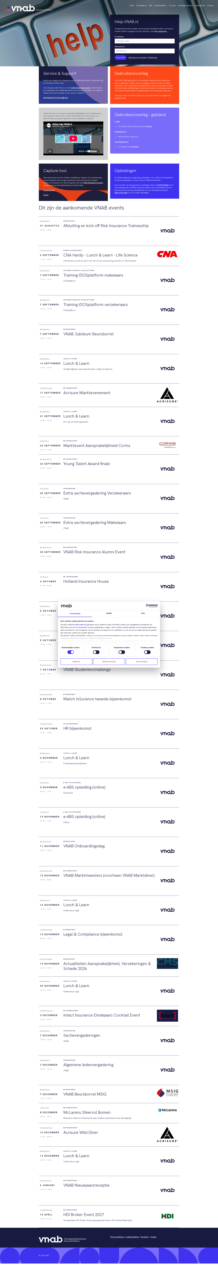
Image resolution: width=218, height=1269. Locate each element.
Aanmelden (120, 57)
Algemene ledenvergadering (88, 1064)
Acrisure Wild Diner (80, 1132)
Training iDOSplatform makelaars (93, 275)
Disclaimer (144, 1237)
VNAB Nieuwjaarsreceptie (86, 1185)
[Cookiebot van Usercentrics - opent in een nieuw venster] (148, 605)
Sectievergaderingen (81, 1035)
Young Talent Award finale (86, 463)
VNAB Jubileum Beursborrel (88, 334)
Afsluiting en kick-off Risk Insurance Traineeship (106, 225)
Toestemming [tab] (74, 614)
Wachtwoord (119, 46)
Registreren (152, 57)
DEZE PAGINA (163, 185)
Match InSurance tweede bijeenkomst (97, 699)
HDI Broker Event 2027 (83, 1214)
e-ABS (131, 5)
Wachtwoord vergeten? (137, 57)
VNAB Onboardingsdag (84, 846)
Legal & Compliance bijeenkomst (92, 934)
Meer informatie (121, 192)
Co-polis (172, 5)
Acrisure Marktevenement (86, 392)
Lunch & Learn (76, 363)
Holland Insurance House (86, 581)
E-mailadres (119, 37)
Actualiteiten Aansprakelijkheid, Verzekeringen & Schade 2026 (107, 966)
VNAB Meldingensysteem (81, 88)
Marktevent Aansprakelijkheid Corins (96, 445)
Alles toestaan (141, 662)
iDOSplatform (141, 5)
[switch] (96, 652)
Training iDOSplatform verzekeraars (95, 304)
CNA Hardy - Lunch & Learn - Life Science (100, 255)
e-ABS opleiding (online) (84, 787)
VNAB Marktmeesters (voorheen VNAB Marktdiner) (109, 875)
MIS (150, 5)
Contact (210, 5)
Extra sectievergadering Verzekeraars (97, 493)
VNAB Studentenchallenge (87, 669)
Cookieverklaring (132, 1237)
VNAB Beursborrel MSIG (85, 1094)
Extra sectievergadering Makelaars (94, 522)
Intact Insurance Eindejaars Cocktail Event (101, 1015)
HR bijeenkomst (77, 728)
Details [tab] (109, 613)
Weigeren (76, 662)
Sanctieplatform (160, 5)
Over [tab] (143, 613)
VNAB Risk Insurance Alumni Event (94, 552)
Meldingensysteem (185, 5)
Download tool (49, 190)
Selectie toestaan (109, 662)
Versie (45, 195)
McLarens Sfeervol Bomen (87, 1112)
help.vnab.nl (80, 625)
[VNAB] (73, 1239)
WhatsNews (200, 5)
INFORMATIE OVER (55, 98)
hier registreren (161, 31)
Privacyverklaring (117, 1237)
